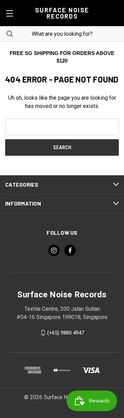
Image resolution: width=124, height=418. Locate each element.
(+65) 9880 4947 (65, 333)
